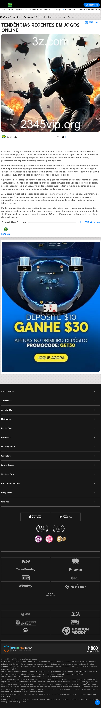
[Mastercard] (75, 561)
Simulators (6, 456)
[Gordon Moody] (75, 630)
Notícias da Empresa (22, 17)
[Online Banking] (25, 569)
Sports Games (7, 465)
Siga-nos (5, 502)
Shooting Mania (8, 447)
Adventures (6, 401)
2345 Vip (4, 17)
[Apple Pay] (25, 577)
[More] (50, 594)
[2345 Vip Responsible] (75, 622)
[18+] (26, 630)
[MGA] (25, 614)
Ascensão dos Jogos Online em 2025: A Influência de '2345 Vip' (31, 9)
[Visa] (25, 561)
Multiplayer (6, 419)
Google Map (6, 493)
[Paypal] (75, 569)
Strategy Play (7, 474)
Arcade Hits (6, 410)
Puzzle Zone (6, 428)
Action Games (7, 391)
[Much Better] (75, 586)
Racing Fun (6, 437)
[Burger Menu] (4, 5)
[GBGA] (75, 614)
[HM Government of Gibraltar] (25, 622)
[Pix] (75, 578)
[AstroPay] (26, 586)
